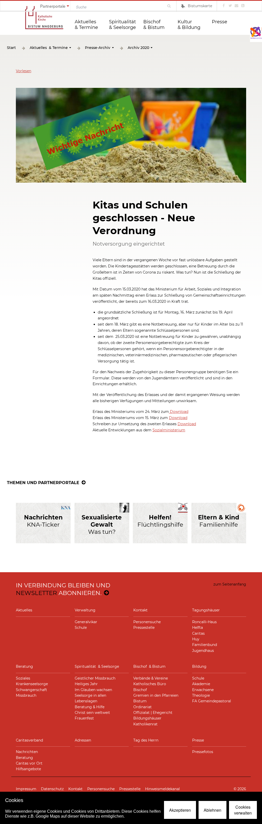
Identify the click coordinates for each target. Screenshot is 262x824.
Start (11, 48)
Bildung (199, 666)
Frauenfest (84, 718)
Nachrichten (27, 751)
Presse (219, 22)
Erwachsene (203, 689)
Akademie (201, 684)
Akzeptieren (180, 810)
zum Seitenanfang (229, 584)
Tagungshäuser (206, 610)
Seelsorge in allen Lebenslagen (90, 698)
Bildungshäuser (147, 718)
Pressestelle (144, 627)
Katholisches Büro (149, 684)
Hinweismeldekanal (162, 789)
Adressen (83, 740)
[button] (23, 71)
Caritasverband (29, 740)
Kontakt (140, 610)
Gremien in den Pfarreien (155, 695)
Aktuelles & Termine (86, 24)
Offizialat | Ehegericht (152, 712)
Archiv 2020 (138, 48)
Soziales (23, 678)
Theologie (201, 695)
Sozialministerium (168, 430)
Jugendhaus (203, 650)
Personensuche (147, 622)
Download (178, 411)
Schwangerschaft (31, 689)
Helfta (197, 627)
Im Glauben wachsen (93, 689)
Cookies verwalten (243, 810)
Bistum (140, 701)
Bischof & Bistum (154, 24)
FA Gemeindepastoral (211, 701)
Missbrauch (26, 695)
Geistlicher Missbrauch (95, 678)
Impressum (26, 789)
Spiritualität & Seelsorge (123, 24)
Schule (81, 627)
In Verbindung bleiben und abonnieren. (63, 589)
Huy (195, 639)
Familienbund (204, 644)
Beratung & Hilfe (89, 707)
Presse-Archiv (97, 48)
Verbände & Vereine (150, 678)
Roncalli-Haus (204, 622)
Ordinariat (142, 707)
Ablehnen (212, 810)
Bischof (140, 689)
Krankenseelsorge (32, 684)
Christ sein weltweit (92, 712)
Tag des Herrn (145, 740)
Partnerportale (53, 6)
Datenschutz (52, 789)
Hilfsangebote (28, 769)
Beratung (24, 666)
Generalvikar (86, 622)
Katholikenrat (145, 724)
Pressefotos (202, 751)
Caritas (198, 633)
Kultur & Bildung (189, 24)
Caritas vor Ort (29, 763)
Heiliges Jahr (86, 684)
